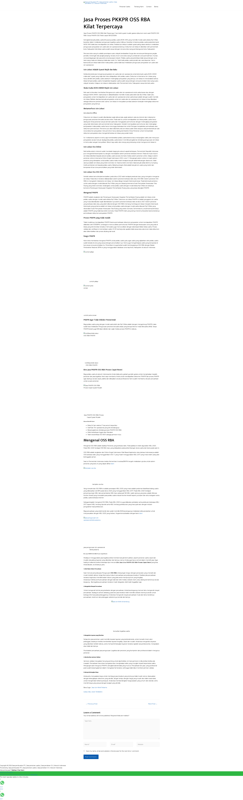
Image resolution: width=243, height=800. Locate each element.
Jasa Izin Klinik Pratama (99, 687)
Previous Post (91, 704)
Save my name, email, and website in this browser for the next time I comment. (112, 751)
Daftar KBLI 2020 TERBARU (93, 692)
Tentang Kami (139, 7)
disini (112, 464)
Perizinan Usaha (124, 7)
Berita (156, 7)
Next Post (152, 704)
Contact (148, 7)
